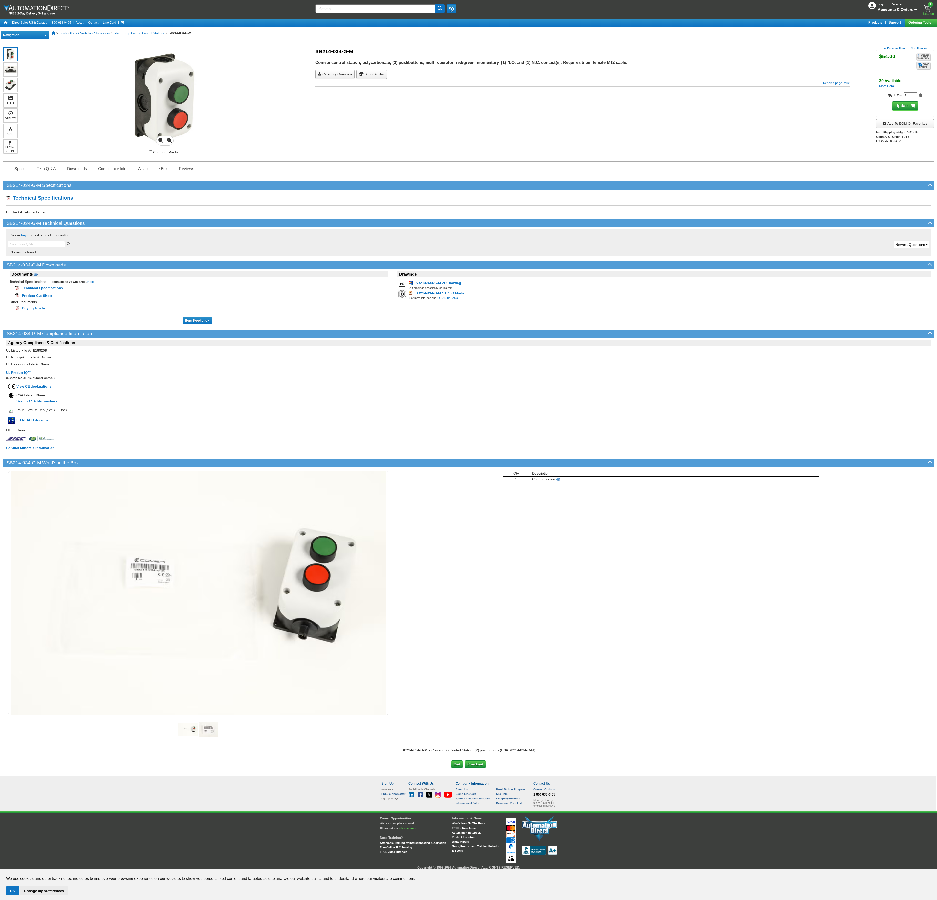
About (79, 22)
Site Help (502, 793)
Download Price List (509, 803)
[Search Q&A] (68, 243)
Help (90, 282)
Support (895, 22)
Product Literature (463, 837)
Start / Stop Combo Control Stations (139, 33)
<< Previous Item (894, 48)
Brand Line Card (466, 793)
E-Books (457, 850)
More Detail (887, 86)
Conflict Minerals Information (30, 448)
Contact (93, 22)
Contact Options (544, 789)
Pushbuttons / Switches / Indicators (84, 33)
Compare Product (166, 152)
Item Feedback (197, 320)
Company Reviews (508, 798)
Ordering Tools (920, 22)
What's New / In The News (468, 823)
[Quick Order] (122, 22)
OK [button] (12, 891)
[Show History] (451, 8)
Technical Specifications (41, 198)
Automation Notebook (466, 832)
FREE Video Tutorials (393, 851)
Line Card (109, 22)
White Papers (460, 841)
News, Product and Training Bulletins (476, 846)
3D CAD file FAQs (447, 298)
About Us (462, 789)
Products (875, 22)
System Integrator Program (473, 798)
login (25, 235)
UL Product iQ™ (18, 373)
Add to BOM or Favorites (907, 123)
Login (882, 4)
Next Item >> (919, 48)
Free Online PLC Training (396, 847)
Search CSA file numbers (36, 401)
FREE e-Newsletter (464, 828)
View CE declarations (33, 386)
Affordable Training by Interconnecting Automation (413, 842)
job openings (407, 828)
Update (902, 106)
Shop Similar (374, 74)
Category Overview (336, 74)
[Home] (6, 22)
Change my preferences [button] (44, 891)
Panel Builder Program (510, 789)
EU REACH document (34, 420)
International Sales (467, 803)
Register (896, 4)
